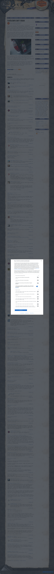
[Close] (41, 261)
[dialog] (27, 287)
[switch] (37, 277)
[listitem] (27, 275)
